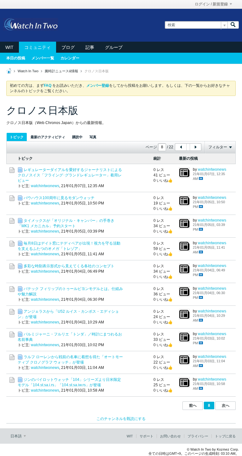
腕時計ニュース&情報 (61, 71)
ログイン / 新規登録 (211, 4)
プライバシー (197, 436)
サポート (146, 436)
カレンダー (69, 58)
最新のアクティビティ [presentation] (48, 137)
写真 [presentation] (92, 137)
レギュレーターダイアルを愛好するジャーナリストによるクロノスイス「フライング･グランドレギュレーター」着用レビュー (70, 175)
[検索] (233, 25)
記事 (89, 47)
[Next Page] (195, 147)
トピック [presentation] (17, 137)
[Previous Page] (181, 147)
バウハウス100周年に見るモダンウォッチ (59, 198)
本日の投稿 (15, 58)
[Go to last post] (201, 178)
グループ (114, 47)
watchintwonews (45, 186)
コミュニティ (37, 47)
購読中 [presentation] (77, 137)
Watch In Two (28, 71)
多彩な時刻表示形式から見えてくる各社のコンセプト (69, 266)
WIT (9, 47)
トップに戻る (225, 436)
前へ (193, 405)
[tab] (16, 137)
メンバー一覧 (43, 58)
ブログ (68, 47)
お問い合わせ (170, 436)
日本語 (16, 436)
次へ (225, 405)
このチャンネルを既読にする (121, 419)
